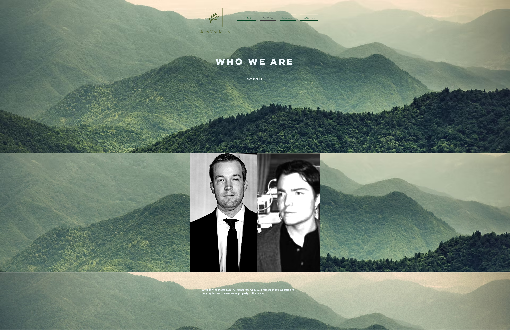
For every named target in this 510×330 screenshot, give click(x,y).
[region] (223, 212)
